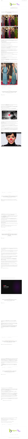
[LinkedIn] (10, 87)
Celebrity (9, 90)
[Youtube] (25, 0)
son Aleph (12, 324)
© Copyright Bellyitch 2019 (12, 437)
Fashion (9, 340)
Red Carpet (12, 340)
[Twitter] (22, 0)
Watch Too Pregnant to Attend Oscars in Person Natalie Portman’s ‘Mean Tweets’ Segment (9, 235)
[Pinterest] (24, 0)
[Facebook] (21, 0)
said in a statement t (8, 253)
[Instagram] (23, 0)
